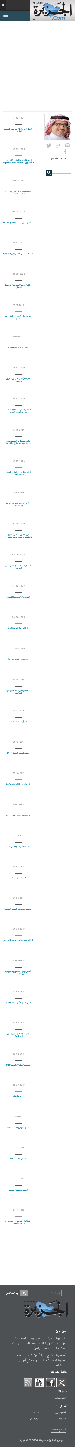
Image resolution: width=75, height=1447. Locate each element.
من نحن (61, 1331)
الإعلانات (36, 1413)
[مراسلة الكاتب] (68, 146)
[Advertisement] (37, 64)
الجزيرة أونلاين (60, 1398)
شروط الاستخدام (59, 1430)
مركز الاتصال (34, 1419)
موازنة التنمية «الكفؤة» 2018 (18, 753)
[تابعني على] (58, 146)
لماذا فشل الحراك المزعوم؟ (18, 847)
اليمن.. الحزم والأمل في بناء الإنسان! (18, 1003)
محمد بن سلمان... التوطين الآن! (18, 1065)
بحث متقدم (12, 1293)
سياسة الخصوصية (58, 1432)
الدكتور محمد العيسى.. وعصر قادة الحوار (18, 940)
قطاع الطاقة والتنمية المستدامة (18, 784)
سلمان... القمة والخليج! (18, 1159)
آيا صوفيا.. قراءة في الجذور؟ (18, 659)
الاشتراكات (62, 1419)
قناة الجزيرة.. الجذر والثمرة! (18, 628)
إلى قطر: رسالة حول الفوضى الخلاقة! (17, 909)
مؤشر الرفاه (17, 1096)
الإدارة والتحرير (61, 1413)
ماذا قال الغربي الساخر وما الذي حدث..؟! (18, 223)
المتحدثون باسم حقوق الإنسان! (18, 597)
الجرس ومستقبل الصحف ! (18, 1190)
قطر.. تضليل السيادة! (18, 878)
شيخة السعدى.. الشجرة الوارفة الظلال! (18, 254)
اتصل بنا (61, 1406)
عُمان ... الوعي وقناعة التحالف (18, 1128)
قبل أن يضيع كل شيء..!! (18, 722)
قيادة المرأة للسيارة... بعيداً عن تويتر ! (18, 815)
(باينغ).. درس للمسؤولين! (18, 347)
